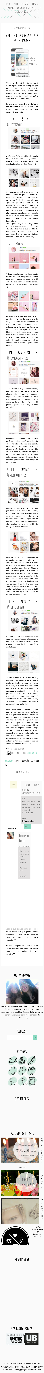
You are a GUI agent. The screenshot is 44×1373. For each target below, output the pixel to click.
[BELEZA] (22, 1085)
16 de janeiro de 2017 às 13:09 (31, 793)
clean (17, 760)
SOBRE (16, 3)
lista (6, 765)
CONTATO (25, 3)
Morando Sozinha (30, 389)
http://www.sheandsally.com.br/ (19, 226)
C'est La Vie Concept (20, 579)
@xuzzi (20, 243)
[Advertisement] (22, 1295)
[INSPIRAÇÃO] (12, 1085)
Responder (27, 826)
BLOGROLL (21, 11)
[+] (27, 1018)
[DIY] (31, 1065)
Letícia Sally (29, 237)
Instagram (34, 760)
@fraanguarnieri (17, 358)
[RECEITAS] (12, 1075)
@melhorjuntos (16, 475)
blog (28, 405)
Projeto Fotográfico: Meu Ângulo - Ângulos (37, 1232)
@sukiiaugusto (16, 607)
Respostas (12, 828)
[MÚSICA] (22, 1075)
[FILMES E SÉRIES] (31, 1075)
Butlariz (16, 1366)
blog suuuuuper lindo (29, 636)
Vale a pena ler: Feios (42, 1208)
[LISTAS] (32, 1085)
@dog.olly (31, 164)
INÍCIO (8, 3)
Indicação (25, 760)
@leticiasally (15, 124)
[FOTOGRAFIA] (22, 1065)
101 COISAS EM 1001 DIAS (26, 7)
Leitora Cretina (28, 821)
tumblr (18, 332)
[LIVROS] (12, 1065)
